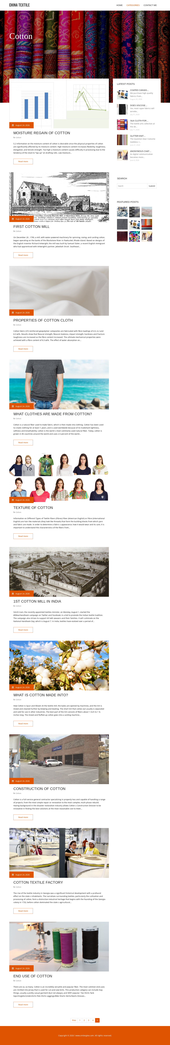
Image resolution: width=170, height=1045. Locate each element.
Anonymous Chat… (140, 151)
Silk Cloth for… (139, 121)
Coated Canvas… (139, 90)
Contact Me (150, 5)
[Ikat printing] (134, 212)
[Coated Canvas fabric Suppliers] (134, 224)
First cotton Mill (31, 227)
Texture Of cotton (33, 508)
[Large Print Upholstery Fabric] (122, 212)
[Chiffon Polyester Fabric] (146, 224)
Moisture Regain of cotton (41, 133)
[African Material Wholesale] (146, 212)
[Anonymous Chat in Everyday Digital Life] (146, 236)
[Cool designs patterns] (134, 236)
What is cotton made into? (40, 695)
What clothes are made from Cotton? (52, 414)
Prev (74, 1020)
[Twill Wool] (122, 224)
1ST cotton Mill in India (37, 601)
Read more (23, 161)
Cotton (18, 137)
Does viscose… (138, 105)
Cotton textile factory (38, 882)
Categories (133, 5)
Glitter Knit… (138, 136)
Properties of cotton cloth (43, 320)
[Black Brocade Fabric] (122, 236)
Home (119, 5)
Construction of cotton (39, 789)
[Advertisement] (57, 72)
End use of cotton (32, 976)
